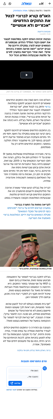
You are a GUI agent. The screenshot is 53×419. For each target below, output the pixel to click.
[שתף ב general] (4, 3)
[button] (41, 3)
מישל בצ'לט (35, 350)
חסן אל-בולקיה (23, 350)
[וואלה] (26, 3)
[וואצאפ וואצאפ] (10, 3)
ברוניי (47, 107)
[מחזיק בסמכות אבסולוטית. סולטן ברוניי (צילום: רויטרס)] (26, 250)
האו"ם (42, 350)
